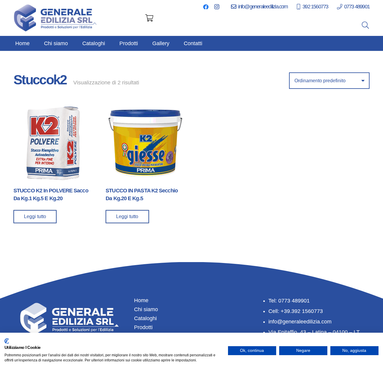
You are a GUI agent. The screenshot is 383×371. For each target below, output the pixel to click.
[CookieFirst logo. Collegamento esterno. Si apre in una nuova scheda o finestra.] (6, 341)
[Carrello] (149, 17)
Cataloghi (145, 318)
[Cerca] (365, 25)
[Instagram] (216, 6)
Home (141, 300)
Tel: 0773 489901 (289, 301)
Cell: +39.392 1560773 (295, 311)
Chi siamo (146, 309)
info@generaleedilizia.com (300, 322)
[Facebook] (205, 6)
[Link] (55, 17)
